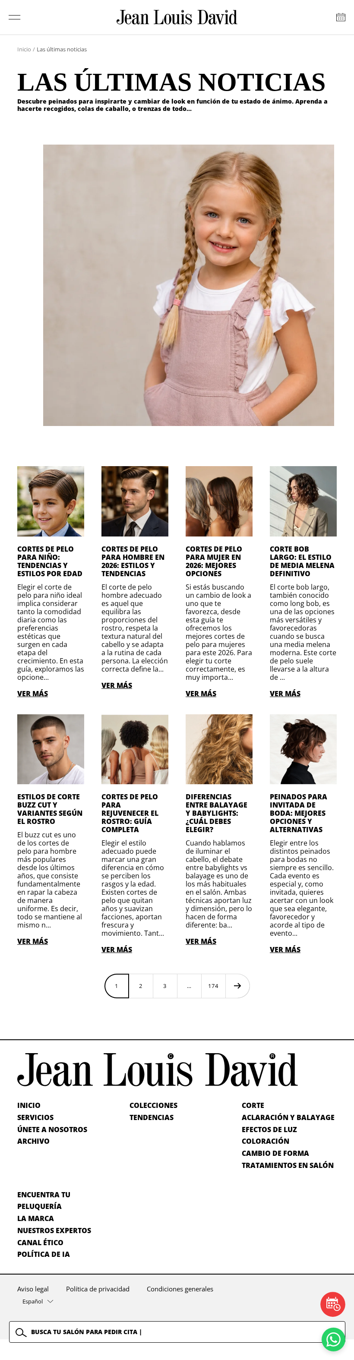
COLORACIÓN (265, 1141)
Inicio (24, 49)
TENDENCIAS (152, 1117)
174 (213, 986)
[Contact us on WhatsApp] (333, 1339)
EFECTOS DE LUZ (269, 1129)
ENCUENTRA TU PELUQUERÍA (43, 1201)
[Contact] (340, 17)
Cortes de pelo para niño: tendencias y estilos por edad (49, 561)
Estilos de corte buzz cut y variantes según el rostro (49, 809)
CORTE (253, 1105)
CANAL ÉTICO (40, 1242)
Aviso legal (33, 1288)
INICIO (29, 1105)
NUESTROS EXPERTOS (54, 1230)
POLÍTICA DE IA (43, 1254)
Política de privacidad (98, 1288)
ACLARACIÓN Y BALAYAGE (288, 1117)
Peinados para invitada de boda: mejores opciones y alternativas (298, 813)
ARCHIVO (33, 1141)
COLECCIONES (153, 1105)
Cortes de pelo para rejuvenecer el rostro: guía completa (129, 813)
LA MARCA (35, 1218)
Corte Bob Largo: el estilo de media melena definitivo (302, 561)
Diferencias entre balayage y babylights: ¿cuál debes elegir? (216, 813)
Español (32, 1301)
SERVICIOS (35, 1117)
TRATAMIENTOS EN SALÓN (288, 1165)
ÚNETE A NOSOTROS (52, 1129)
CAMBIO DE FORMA (275, 1153)
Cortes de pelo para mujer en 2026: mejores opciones (214, 561)
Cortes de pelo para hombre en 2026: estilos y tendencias (132, 561)
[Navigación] (15, 17)
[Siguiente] (237, 986)
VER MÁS (32, 693)
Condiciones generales (180, 1288)
